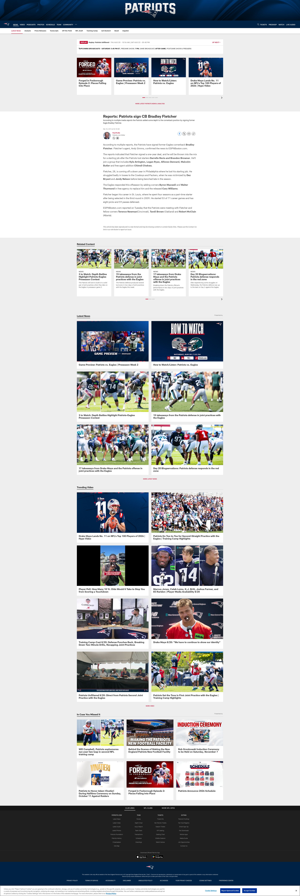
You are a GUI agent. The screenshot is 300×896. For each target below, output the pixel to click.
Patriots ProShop (183, 819)
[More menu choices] (76, 24)
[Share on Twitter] (184, 135)
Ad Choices (164, 880)
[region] (150, 891)
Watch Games (160, 842)
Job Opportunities (184, 842)
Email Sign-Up (183, 826)
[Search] (258, 24)
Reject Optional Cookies (230, 890)
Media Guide (184, 838)
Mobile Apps (184, 834)
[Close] (296, 890)
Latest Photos (116, 830)
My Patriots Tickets (160, 823)
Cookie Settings (205, 880)
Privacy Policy (72, 880)
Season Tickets (160, 826)
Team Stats (138, 830)
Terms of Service (91, 880)
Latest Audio (117, 826)
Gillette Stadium (160, 838)
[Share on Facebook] (179, 135)
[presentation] (222, 98)
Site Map (116, 846)
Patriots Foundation (117, 834)
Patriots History (117, 838)
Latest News (116, 819)
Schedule (139, 838)
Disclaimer (127, 880)
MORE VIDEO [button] (150, 706)
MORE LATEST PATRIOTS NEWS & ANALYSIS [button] (150, 103)
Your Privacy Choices (184, 880)
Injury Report (139, 826)
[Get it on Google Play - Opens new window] (157, 858)
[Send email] (189, 135)
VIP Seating (160, 830)
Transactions (139, 834)
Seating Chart (160, 834)
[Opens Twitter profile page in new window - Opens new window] (113, 138)
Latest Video (117, 823)
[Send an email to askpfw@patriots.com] (117, 138)
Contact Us (183, 846)
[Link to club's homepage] (6, 24)
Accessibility (110, 880)
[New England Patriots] (150, 868)
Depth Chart (138, 823)
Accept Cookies (249, 890)
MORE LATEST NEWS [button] (150, 479)
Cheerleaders (117, 842)
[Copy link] (193, 134)
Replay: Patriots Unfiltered (99, 42)
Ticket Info (160, 819)
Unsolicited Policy (145, 880)
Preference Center (226, 880)
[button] (143, 97)
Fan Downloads (184, 830)
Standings (138, 842)
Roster (139, 819)
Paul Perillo (116, 133)
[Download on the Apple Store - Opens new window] (141, 857)
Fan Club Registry (183, 823)
